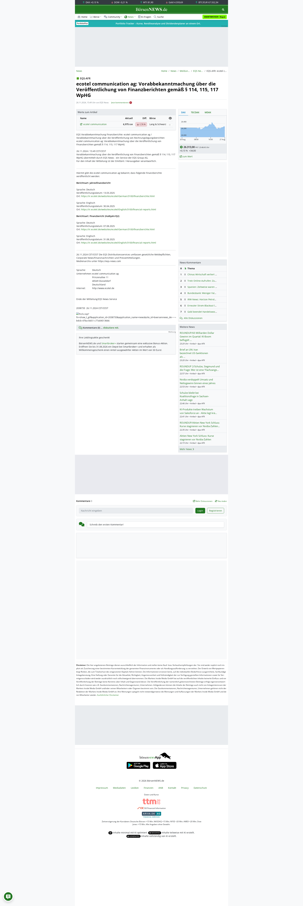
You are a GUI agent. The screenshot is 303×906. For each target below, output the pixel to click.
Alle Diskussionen (193, 318)
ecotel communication (95, 124)
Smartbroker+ (108, 343)
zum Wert (187, 156)
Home (84, 16)
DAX (92, 2)
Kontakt (172, 787)
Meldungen (185, 70)
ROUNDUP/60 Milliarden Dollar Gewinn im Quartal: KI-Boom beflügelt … (197, 336)
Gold (175, 2)
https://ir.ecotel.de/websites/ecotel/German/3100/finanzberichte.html (118, 196)
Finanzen (148, 787)
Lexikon (135, 787)
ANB (160, 787)
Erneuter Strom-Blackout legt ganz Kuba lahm (211, 305)
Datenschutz (200, 787)
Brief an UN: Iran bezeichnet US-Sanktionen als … (194, 353)
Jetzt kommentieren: (120, 102)
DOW (120, 2)
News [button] (131, 16)
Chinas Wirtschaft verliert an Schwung (207, 274)
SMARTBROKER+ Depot (214, 16)
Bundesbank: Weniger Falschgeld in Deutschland (213, 293)
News (173, 70)
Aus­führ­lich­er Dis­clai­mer (108, 695)
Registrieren (215, 510)
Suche (160, 16)
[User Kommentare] (8, 896)
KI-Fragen (146, 16)
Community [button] (114, 16)
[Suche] (223, 9)
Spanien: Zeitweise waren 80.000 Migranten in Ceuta (215, 286)
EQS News (198, 70)
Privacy (185, 787)
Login (200, 510)
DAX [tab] (183, 112)
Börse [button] (96, 16)
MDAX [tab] (208, 112)
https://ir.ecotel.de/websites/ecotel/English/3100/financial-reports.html (118, 209)
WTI (148, 2)
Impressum (102, 787)
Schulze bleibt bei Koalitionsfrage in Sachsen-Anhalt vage (194, 396)
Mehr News (186, 449)
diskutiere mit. (111, 327)
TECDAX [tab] (195, 112)
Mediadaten (119, 787)
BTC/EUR (208, 2)
